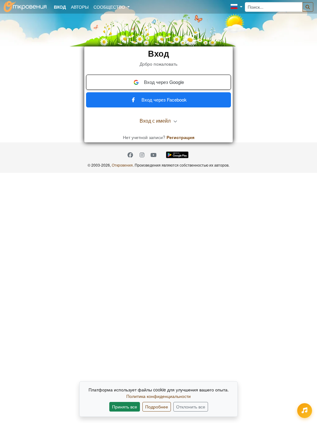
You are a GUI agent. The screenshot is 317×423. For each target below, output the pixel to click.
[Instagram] (142, 154)
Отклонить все (190, 406)
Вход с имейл (156, 120)
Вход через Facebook (164, 99)
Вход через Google (164, 82)
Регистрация (180, 137)
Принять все (124, 406)
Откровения (122, 165)
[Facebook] (130, 154)
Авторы (80, 7)
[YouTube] (153, 154)
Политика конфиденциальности (158, 396)
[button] (236, 7)
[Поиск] (308, 7)
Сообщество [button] (109, 7)
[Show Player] (304, 410)
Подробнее (156, 406)
